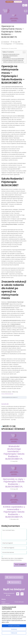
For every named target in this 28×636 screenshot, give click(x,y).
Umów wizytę (9, 1)
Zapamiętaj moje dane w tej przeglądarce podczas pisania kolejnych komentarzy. (12, 559)
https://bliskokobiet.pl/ (7, 393)
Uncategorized (7, 44)
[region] (14, 620)
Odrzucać (14, 633)
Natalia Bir (6, 42)
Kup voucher (18, 1)
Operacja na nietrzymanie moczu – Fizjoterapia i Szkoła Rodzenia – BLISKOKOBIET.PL (11, 56)
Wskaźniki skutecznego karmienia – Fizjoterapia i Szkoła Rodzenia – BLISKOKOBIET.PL (14, 452)
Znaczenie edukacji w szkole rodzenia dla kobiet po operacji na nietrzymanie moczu (13, 61)
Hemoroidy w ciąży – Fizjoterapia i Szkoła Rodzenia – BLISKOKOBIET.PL (14, 483)
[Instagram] (26, 5)
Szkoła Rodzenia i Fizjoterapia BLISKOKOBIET (13, 58)
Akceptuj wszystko (14, 626)
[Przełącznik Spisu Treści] (23, 52)
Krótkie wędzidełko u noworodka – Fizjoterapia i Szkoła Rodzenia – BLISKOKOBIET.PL (14, 512)
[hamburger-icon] (25, 11)
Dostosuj (14, 629)
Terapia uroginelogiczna (5, 602)
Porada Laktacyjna (19, 602)
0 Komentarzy (19, 44)
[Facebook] (23, 5)
